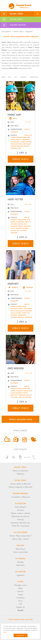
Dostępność (23, 77)
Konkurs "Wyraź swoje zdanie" (20, 536)
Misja (20, 588)
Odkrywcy (13, 283)
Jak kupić (20, 510)
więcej (4, 632)
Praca (20, 601)
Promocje (20, 520)
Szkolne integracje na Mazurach (20, 487)
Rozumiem (20, 635)
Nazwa (3, 77)
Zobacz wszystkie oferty (20, 419)
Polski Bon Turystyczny (20, 526)
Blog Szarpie (20, 549)
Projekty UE (20, 607)
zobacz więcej (20, 159)
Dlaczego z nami (20, 585)
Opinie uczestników (20, 552)
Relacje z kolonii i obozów (20, 513)
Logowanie (20, 575)
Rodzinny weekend (18, 25)
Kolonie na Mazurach (20, 471)
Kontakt (20, 610)
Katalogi (20, 562)
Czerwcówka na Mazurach (20, 497)
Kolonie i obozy (16, 14)
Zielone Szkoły (16, 19)
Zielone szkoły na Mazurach (20, 484)
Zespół (20, 595)
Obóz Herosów (16, 368)
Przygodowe (28, 31)
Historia (20, 591)
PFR (20, 604)
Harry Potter (15, 199)
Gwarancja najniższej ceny (20, 523)
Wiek (9, 77)
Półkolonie (20, 474)
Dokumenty (20, 565)
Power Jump (14, 114)
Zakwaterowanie (34, 77)
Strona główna (6, 31)
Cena (15, 77)
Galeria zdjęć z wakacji (20, 539)
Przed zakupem (20, 507)
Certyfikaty (21, 598)
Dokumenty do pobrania (20, 516)
